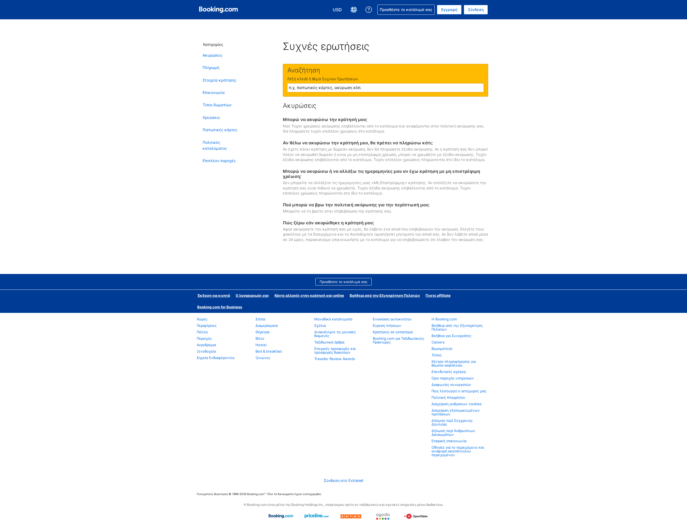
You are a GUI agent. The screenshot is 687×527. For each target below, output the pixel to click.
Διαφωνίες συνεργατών (451, 384)
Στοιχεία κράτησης (219, 80)
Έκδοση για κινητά (213, 295)
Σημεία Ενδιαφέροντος (216, 358)
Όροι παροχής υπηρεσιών (453, 378)
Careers (438, 342)
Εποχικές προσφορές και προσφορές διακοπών (335, 350)
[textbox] (385, 87)
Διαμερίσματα (266, 325)
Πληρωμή (211, 67)
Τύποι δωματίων (217, 105)
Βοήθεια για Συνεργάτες (451, 336)
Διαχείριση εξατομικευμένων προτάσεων (456, 412)
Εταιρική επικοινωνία (449, 441)
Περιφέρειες (207, 325)
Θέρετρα (262, 332)
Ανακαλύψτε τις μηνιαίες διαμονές (335, 334)
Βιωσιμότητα (442, 348)
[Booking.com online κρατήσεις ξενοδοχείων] (218, 9)
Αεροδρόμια (206, 345)
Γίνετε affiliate (438, 295)
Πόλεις (202, 332)
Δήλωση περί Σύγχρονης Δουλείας (452, 422)
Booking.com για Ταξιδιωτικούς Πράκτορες (398, 340)
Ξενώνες (262, 358)
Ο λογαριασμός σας (252, 295)
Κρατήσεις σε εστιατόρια (393, 332)
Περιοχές (204, 338)
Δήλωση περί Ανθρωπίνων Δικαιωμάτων (453, 433)
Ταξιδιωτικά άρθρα (329, 342)
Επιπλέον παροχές (219, 160)
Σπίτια (260, 319)
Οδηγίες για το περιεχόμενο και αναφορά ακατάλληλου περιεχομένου (458, 451)
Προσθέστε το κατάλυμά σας (343, 282)
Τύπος (437, 355)
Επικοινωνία (214, 92)
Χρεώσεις (211, 117)
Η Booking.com (444, 319)
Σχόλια (320, 325)
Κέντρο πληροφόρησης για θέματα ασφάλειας (454, 363)
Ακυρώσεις (212, 55)
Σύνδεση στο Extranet (343, 480)
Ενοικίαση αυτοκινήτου (392, 319)
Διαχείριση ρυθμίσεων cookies (457, 404)
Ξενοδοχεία (206, 351)
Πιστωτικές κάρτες (220, 129)
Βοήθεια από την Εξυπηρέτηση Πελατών (385, 295)
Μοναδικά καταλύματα (333, 319)
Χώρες (202, 319)
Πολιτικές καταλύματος (215, 145)
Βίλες (259, 338)
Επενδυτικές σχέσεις (449, 371)
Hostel (260, 345)
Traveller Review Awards (334, 359)
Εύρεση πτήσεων (387, 325)
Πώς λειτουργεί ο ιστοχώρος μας (459, 391)
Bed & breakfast (268, 351)
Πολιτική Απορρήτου (448, 397)
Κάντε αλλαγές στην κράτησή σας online (309, 295)
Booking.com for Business (219, 307)
